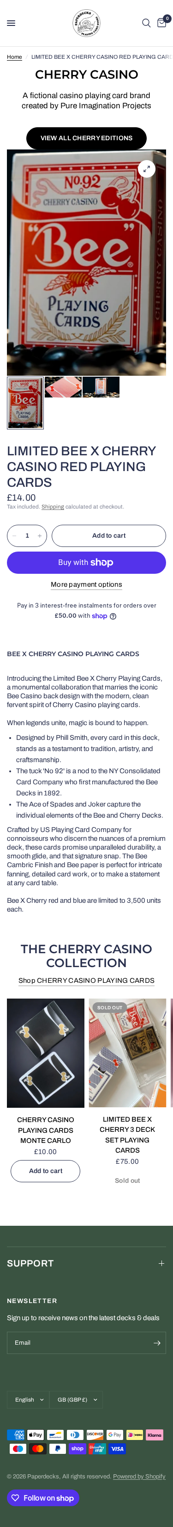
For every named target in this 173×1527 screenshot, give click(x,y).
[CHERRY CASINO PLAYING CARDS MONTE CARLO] (45, 1053)
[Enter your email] (157, 1343)
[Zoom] (146, 169)
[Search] (146, 23)
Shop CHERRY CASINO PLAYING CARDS (86, 980)
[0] (160, 23)
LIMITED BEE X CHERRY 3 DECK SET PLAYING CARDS (127, 1134)
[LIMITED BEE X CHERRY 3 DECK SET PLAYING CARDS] (128, 1053)
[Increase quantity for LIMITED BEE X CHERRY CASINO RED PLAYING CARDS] (40, 535)
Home (14, 57)
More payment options (86, 584)
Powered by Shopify (139, 1476)
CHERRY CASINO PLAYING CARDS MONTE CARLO (45, 1130)
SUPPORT (30, 1263)
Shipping (53, 506)
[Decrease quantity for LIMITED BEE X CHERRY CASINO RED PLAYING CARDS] (14, 535)
